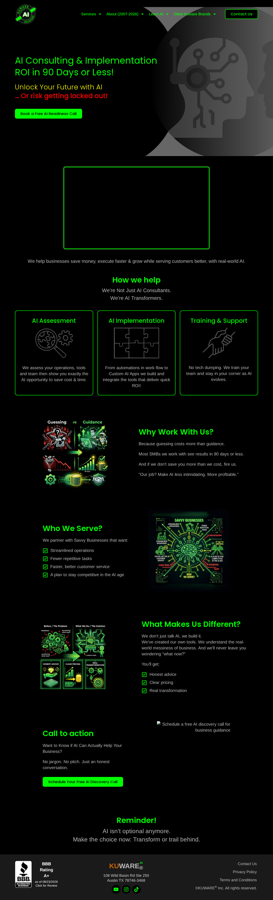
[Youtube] (116, 889)
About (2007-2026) (122, 14)
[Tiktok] (136, 889)
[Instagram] (126, 889)
